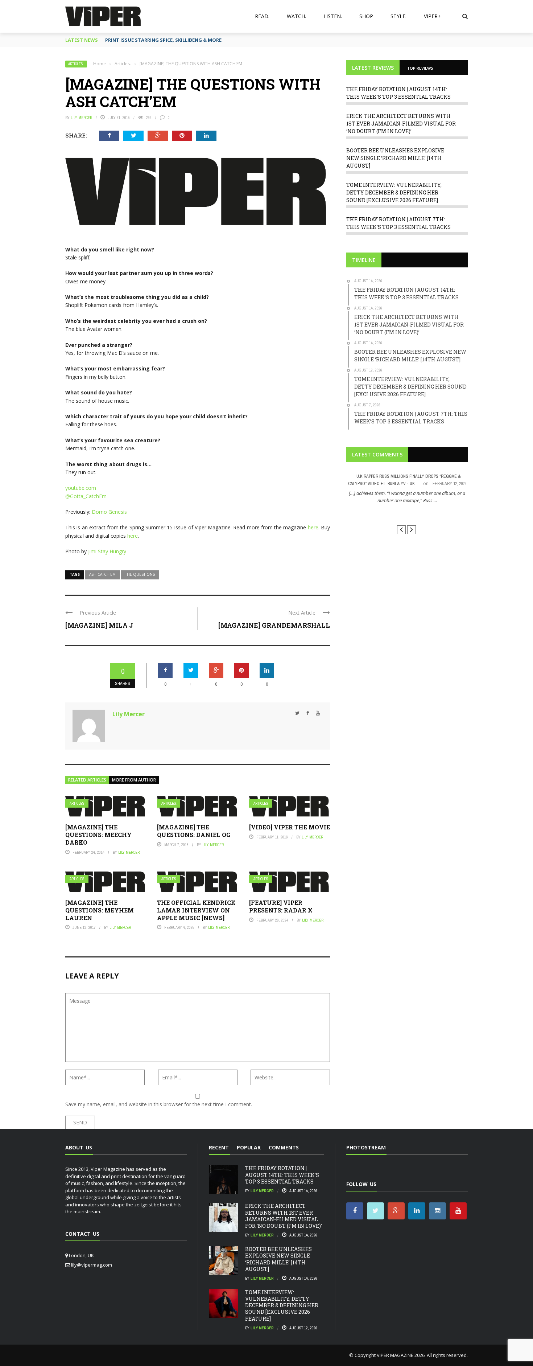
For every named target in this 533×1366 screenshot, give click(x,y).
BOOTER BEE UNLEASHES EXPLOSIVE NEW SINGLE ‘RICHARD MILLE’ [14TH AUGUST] (395, 158)
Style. (398, 16)
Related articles (87, 780)
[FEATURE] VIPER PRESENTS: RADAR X (281, 906)
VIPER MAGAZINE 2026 (401, 1355)
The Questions (140, 574)
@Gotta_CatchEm (86, 496)
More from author (134, 780)
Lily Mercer (81, 117)
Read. (262, 16)
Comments (284, 1147)
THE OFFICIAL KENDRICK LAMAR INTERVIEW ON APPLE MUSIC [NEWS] (196, 910)
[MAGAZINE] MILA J (99, 625)
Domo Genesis (109, 511)
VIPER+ (432, 16)
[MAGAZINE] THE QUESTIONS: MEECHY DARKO (98, 834)
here (313, 527)
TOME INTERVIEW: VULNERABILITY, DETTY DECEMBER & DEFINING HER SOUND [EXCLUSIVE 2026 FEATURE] (394, 192)
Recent (219, 1147)
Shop (366, 16)
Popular (249, 1147)
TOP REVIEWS (420, 68)
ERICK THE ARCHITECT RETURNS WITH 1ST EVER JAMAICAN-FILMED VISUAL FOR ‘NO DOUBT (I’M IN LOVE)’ (401, 123)
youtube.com (80, 487)
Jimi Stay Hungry (107, 551)
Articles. (76, 64)
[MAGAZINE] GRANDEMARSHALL (274, 625)
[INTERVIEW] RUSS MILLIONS (407, 513)
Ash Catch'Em (102, 574)
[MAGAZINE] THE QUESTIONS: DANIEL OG (194, 830)
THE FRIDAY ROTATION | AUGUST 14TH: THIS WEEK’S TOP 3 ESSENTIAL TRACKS (282, 1175)
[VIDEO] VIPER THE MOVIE (289, 827)
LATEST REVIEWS (373, 67)
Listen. (332, 16)
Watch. (296, 16)
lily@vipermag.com (91, 1265)
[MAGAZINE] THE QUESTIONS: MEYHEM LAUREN (99, 910)
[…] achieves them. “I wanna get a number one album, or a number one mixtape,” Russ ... (407, 497)
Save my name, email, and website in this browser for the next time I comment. (158, 1104)
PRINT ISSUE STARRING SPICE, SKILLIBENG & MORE (163, 40)
